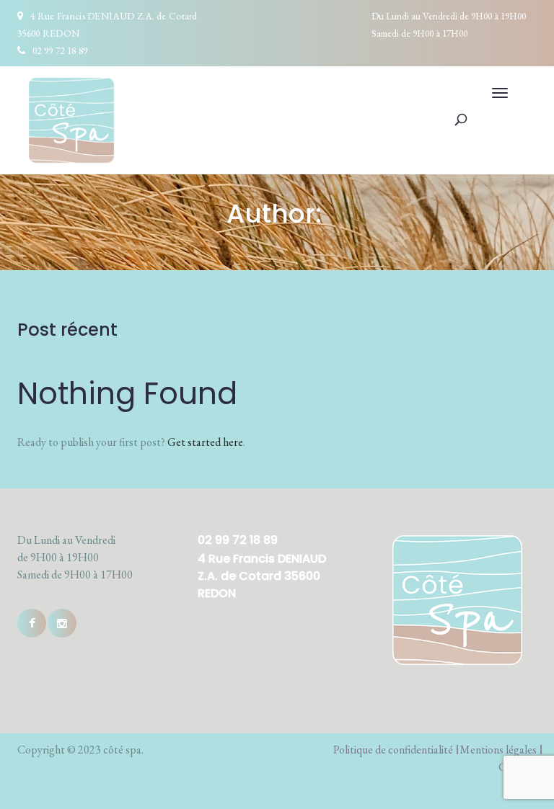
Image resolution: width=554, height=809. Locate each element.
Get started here (205, 442)
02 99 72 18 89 (59, 50)
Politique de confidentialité (393, 749)
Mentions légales (498, 749)
